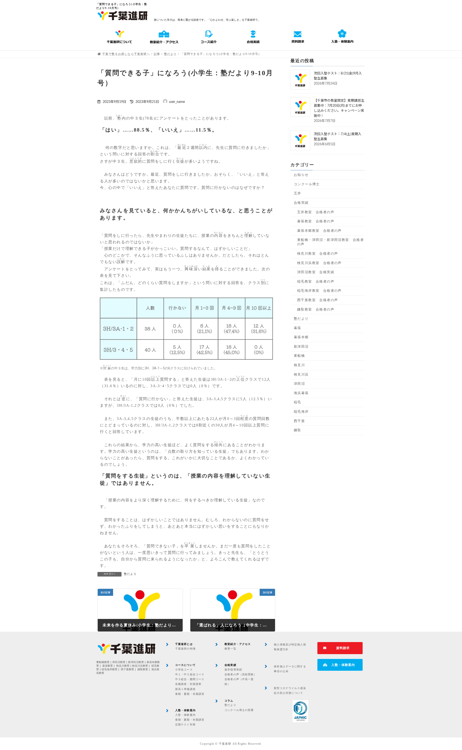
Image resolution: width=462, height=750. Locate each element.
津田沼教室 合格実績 (315, 272)
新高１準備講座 (185, 689)
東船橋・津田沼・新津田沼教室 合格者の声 (330, 242)
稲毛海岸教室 (109, 669)
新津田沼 (301, 346)
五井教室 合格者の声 (315, 212)
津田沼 (299, 383)
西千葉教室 (127, 669)
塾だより (130, 574)
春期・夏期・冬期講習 (189, 693)
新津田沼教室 (136, 662)
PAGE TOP (447, 723)
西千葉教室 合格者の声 (317, 300)
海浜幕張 (301, 393)
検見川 (299, 365)
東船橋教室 (102, 662)
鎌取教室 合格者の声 (315, 309)
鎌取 (297, 430)
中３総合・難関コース (189, 679)
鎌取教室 (142, 669)
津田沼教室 (118, 662)
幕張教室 (107, 665)
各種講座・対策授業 (188, 684)
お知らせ (301, 175)
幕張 (297, 328)
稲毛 (297, 402)
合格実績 (301, 203)
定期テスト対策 (185, 724)
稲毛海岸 (301, 411)
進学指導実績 (233, 669)
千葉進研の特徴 (185, 648)
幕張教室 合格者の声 (315, 221)
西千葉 (299, 421)
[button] (340, 648)
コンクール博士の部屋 (239, 710)
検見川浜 (301, 374)
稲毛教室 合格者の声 (315, 281)
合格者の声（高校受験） (241, 674)
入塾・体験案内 (185, 714)
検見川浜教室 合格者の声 (319, 263)
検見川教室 (122, 665)
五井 (297, 193)
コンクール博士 (307, 184)
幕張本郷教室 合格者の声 (319, 230)
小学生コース (184, 669)
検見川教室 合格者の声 (317, 253)
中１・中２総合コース (189, 674)
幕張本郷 (301, 337)
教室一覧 (230, 648)
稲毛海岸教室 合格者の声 (319, 290)
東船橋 (299, 356)
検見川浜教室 (140, 665)
